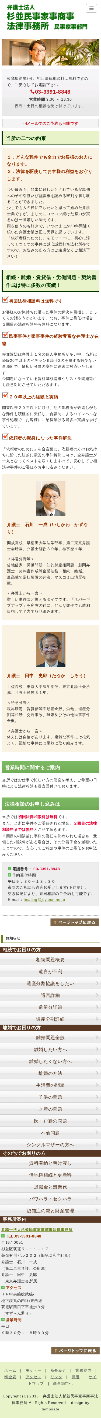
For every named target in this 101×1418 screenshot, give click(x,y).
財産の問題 (50, 1109)
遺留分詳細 (50, 1007)
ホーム (10, 1370)
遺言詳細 (50, 995)
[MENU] (91, 8)
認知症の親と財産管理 (50, 1210)
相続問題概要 (50, 959)
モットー (33, 1370)
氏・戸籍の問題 (50, 1121)
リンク (56, 1377)
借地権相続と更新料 (50, 1175)
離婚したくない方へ (50, 1061)
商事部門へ (63, 1383)
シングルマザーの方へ (50, 1144)
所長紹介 (59, 1370)
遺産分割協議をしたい (50, 983)
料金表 (10, 1377)
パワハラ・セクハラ (50, 1199)
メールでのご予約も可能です (52, 123)
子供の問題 (50, 1097)
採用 (75, 1377)
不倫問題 (50, 1132)
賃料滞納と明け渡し (50, 1163)
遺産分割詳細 (50, 1019)
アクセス (33, 1377)
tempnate (51, 1409)
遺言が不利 (50, 971)
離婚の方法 (50, 1073)
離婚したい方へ (50, 1049)
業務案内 (83, 1370)
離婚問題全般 (50, 1037)
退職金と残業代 (50, 1187)
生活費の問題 (50, 1085)
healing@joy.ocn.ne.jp (44, 899)
